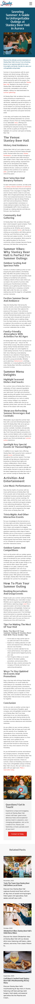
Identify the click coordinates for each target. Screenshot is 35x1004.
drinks (20, 230)
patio (5, 172)
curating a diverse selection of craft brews (18, 187)
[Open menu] (30, 3)
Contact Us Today (17, 834)
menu (16, 122)
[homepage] (8, 3)
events (10, 455)
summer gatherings (9, 92)
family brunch (18, 361)
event (25, 604)
